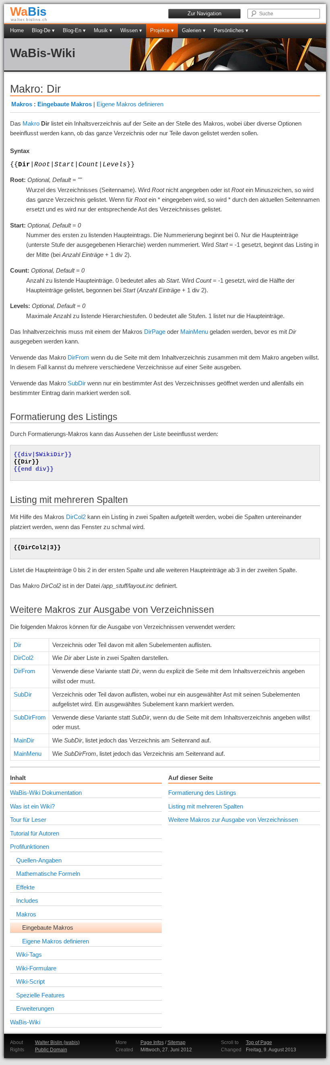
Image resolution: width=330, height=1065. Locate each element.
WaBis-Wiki (42, 53)
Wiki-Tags (29, 954)
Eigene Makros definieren (130, 104)
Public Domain (51, 1050)
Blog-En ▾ (74, 30)
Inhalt (18, 777)
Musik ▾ (103, 30)
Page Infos (152, 1042)
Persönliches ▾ (231, 30)
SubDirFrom (30, 717)
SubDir (77, 383)
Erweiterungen (35, 1008)
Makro (31, 123)
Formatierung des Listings (202, 792)
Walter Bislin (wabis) (57, 1042)
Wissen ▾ (131, 30)
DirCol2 (76, 516)
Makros (21, 104)
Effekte (25, 887)
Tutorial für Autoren (34, 833)
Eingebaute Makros (64, 104)
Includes (27, 900)
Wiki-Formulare (36, 968)
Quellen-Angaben (39, 860)
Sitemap (176, 1042)
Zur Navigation (204, 13)
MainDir (24, 740)
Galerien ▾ (194, 30)
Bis (28, 11)
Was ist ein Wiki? (32, 806)
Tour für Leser (28, 819)
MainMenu (194, 331)
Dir (17, 644)
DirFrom (78, 357)
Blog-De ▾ (43, 30)
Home (17, 30)
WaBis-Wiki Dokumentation (46, 792)
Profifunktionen (29, 846)
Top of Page (259, 1042)
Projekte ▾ (162, 30)
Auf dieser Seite (190, 777)
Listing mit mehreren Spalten (205, 806)
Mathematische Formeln (48, 873)
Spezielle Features (40, 995)
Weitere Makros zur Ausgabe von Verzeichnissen (233, 819)
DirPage (154, 331)
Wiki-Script (30, 981)
